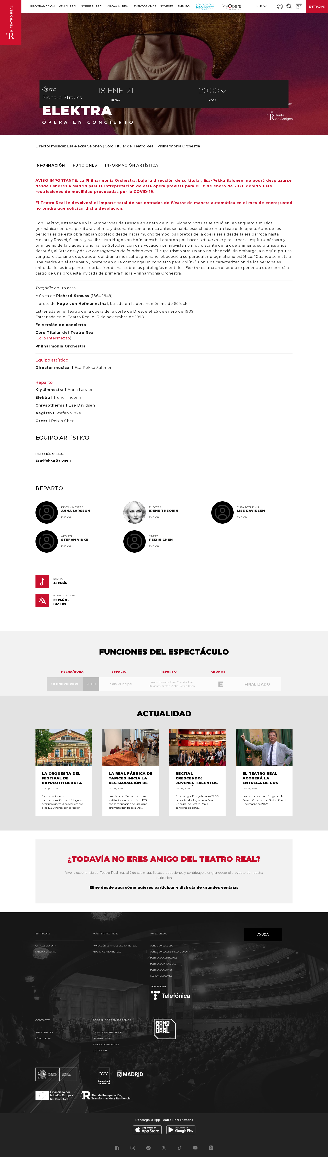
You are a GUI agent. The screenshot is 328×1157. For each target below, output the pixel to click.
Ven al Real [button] (68, 6)
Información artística (131, 165)
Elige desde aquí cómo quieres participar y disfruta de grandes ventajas (164, 887)
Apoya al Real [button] (118, 6)
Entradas (317, 6)
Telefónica (170, 993)
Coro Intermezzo (53, 338)
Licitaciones (100, 1050)
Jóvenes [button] (166, 6)
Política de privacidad (163, 964)
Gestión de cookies (161, 976)
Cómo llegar (42, 1038)
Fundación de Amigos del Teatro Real (115, 945)
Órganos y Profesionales (107, 1032)
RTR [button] (197, 6)
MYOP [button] (224, 6)
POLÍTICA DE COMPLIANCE (163, 958)
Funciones (85, 165)
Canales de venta (45, 945)
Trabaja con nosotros (106, 1044)
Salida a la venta (45, 951)
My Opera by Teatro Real (107, 951)
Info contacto (44, 1032)
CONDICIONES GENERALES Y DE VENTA (170, 951)
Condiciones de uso (161, 945)
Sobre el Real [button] (92, 6)
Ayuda (263, 934)
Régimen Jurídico (103, 1038)
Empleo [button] (184, 6)
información (50, 165)
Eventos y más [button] (145, 6)
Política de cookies (161, 970)
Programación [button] (42, 6)
